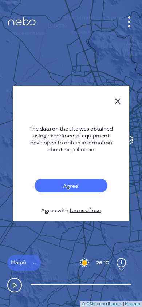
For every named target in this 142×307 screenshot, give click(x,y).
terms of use (85, 210)
